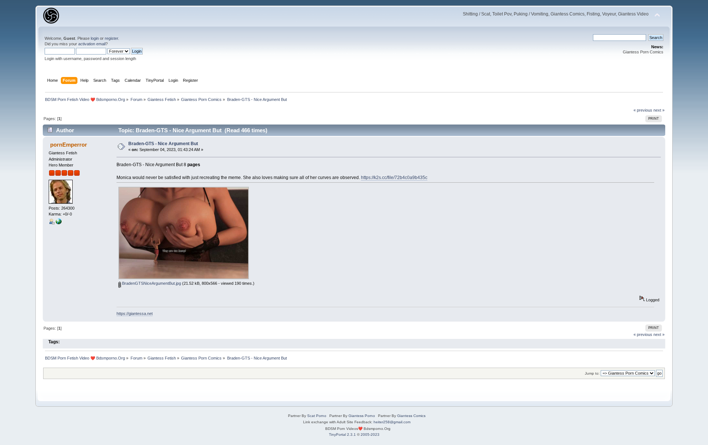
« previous (643, 110)
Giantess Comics (411, 416)
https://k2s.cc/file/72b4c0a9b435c (394, 177)
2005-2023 (370, 434)
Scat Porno (316, 416)
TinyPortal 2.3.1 (342, 434)
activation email (91, 44)
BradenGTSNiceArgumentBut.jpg (151, 283)
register (111, 38)
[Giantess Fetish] (59, 223)
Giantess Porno (361, 416)
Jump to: (592, 373)
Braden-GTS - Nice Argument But (163, 143)
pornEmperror (68, 144)
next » (658, 110)
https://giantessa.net (135, 313)
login (95, 38)
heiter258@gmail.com (392, 422)
